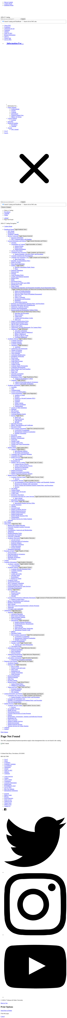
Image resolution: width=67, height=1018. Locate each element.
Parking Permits (19, 246)
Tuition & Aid (8, 801)
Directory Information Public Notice (25, 267)
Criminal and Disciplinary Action (24, 318)
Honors (13, 415)
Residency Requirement (17, 438)
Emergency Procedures (17, 495)
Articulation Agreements (14, 658)
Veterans (13, 446)
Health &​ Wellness (16, 543)
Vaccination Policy (16, 646)
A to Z (6, 131)
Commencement (15, 390)
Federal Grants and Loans (18, 668)
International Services (14, 712)
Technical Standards (16, 656)
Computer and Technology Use (19, 257)
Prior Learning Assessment (18, 428)
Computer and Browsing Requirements (22, 255)
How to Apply (15, 666)
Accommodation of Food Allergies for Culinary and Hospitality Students (35, 482)
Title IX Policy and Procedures (19, 324)
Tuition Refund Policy (17, 684)
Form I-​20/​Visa (19, 627)
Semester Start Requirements (19, 308)
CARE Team (14, 493)
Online (6, 215)
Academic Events (12, 580)
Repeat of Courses (16, 436)
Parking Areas (18, 247)
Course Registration (16, 393)
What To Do (18, 295)
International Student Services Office (25, 503)
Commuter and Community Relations (21, 454)
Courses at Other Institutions (19, 407)
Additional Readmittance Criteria (24, 378)
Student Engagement (17, 470)
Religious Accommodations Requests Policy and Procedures (27, 303)
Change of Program (16, 350)
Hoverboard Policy (16, 281)
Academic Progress (13, 663)
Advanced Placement (17, 614)
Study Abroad (18, 498)
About (6, 761)
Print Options (4, 732)
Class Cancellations (16, 351)
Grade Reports (15, 362)
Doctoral (17, 396)
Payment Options (12, 680)
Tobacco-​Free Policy (17, 326)
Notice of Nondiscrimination (22, 291)
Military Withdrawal (20, 334)
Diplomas (13, 409)
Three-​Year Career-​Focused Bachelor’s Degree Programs (23, 605)
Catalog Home (8, 3)
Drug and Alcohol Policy (18, 264)
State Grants (14, 669)
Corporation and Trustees (15, 535)
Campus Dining (15, 490)
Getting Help (18, 316)
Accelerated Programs (14, 581)
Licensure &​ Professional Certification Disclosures (21, 597)
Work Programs (15, 674)
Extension (17, 400)
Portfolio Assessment (20, 433)
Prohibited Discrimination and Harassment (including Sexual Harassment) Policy (33, 287)
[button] (33, 200)
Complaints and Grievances (18, 252)
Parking (10, 715)
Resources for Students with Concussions (26, 484)
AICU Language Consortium (16, 583)
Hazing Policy (15, 278)
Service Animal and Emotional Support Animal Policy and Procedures (34, 485)
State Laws (18, 319)
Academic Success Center (18, 477)
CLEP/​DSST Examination (22, 430)
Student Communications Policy (20, 321)
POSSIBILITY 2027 (10, 786)
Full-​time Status (15, 412)
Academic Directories (14, 538)
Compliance (7, 781)
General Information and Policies (17, 241)
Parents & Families (13, 123)
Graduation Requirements (18, 367)
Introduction (11, 232)
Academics (7, 27)
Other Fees (11, 679)
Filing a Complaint (20, 297)
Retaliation (18, 300)
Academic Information (14, 385)
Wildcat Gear (7, 804)
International (14, 113)
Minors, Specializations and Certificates (22, 425)
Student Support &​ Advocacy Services (21, 473)
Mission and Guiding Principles (16, 525)
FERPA (13, 265)
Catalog (6, 778)
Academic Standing (16, 343)
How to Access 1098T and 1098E (20, 283)
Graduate (13, 112)
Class (12, 388)
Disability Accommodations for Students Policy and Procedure (25, 700)
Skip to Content (8, 2)
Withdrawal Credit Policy (18, 685)
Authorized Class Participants (19, 348)
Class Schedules (15, 353)
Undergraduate (15, 109)
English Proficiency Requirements (24, 623)
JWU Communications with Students (21, 239)
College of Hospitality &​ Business (24, 383)
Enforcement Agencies (21, 302)
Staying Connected (13, 236)
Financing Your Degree (10, 661)
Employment (7, 784)
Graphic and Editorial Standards (20, 276)
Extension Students (16, 689)
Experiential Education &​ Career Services (22, 496)
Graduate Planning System (18, 414)
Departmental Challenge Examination (25, 431)
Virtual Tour (7, 38)
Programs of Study (9, 551)
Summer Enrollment (20, 404)
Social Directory (8, 798)
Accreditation (8, 765)
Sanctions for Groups (20, 469)
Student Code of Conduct (18, 462)
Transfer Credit (15, 441)
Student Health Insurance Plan (19, 515)
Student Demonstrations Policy (19, 322)
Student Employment (17, 514)
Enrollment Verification (17, 356)
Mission (6, 796)
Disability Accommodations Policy (20, 260)
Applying (10, 612)
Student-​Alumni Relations (18, 512)
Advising (13, 242)
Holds (12, 280)
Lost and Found (15, 508)
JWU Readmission (16, 619)
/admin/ (6, 218)
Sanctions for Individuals (21, 467)
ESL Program (15, 411)
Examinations (18, 625)
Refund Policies (12, 682)
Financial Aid (15, 272)
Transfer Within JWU (17, 442)
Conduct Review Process (22, 464)
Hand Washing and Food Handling (20, 369)
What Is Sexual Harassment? (22, 292)
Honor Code (14, 370)
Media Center (8, 795)
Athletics (6, 32)
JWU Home (11, 231)
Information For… (15, 43)
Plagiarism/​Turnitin (16, 375)
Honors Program (19, 419)
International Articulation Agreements (21, 659)
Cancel (3, 1016)
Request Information (9, 35)
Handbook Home (9, 229)
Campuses (7, 30)
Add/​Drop (17, 347)
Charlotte (13, 126)
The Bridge (14, 488)
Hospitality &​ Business (17, 544)
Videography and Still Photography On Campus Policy (26, 327)
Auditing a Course (20, 395)
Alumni (10, 128)
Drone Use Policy (16, 262)
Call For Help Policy (17, 251)
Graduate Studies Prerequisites (19, 366)
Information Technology (18, 499)
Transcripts (14, 439)
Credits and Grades (16, 574)
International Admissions (11, 790)
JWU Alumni (14, 129)
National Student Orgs (17, 115)
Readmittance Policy (17, 377)
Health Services (15, 457)
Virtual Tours (7, 803)
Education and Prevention (22, 313)
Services (17, 479)
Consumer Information (10, 782)
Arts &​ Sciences (15, 540)
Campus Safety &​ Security (18, 491)
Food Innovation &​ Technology (20, 541)
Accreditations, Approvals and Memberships (20, 530)
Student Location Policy (17, 599)
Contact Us (7, 806)
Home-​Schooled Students (18, 617)
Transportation (15, 517)
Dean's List (18, 417)
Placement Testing (16, 427)
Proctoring (14, 435)
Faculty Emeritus (16, 547)
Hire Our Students (9, 789)
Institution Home (8, 5)
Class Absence (19, 459)
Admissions (7, 610)
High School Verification (18, 615)
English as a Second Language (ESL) (25, 398)
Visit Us (6, 36)
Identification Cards (16, 284)
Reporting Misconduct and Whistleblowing (23, 305)
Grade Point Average (17, 361)
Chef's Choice (8, 779)
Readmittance (15, 577)
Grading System (15, 364)
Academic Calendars (13, 564)
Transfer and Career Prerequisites (20, 444)
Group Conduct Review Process (23, 465)
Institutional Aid (15, 671)
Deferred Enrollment (17, 649)
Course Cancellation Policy (18, 391)
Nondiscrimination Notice (15, 533)
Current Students (12, 118)
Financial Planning (13, 677)
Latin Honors (18, 420)
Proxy (16, 269)
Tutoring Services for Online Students (21, 519)
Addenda (10, 520)
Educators (10, 121)
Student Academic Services (18, 509)
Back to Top (4, 1003)
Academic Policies (13, 338)
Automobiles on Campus (18, 244)
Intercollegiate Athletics (21, 451)
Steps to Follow (19, 315)
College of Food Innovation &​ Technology (26, 382)
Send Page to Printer (6, 1010)
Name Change (15, 286)
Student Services (12, 475)
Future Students (12, 107)
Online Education (16, 546)
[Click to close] (37, 104)
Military (13, 631)
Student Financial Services (18, 511)
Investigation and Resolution (22, 299)
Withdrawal (14, 329)
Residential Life (15, 461)
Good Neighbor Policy (17, 275)
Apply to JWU (8, 33)
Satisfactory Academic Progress (20, 306)
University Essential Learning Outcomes (19, 527)
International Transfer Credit (22, 630)
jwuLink (13, 120)
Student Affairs (12, 447)
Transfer (13, 110)
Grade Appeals (15, 359)
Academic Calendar (13, 234)
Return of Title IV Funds (21, 335)
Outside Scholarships (17, 672)
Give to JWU (8, 39)
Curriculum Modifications (18, 355)
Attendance (14, 345)
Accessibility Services (17, 480)
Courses (6, 560)
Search (6, 133)
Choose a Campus (6, 207)
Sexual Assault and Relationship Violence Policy (24, 310)
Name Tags (14, 372)
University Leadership (14, 536)
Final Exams (14, 358)
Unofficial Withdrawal (21, 337)
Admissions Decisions (14, 648)
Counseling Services (16, 456)
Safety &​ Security (12, 719)
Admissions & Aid (9, 28)
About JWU (7, 25)
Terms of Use (8, 800)
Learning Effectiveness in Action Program (19, 713)
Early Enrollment (16, 651)
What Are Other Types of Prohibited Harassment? (28, 294)
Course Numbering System (15, 585)
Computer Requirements (18, 641)
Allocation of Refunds (21, 331)
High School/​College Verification (24, 628)
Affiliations (11, 531)
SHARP (17, 422)
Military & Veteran (16, 117)
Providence (14, 124)
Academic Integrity (16, 342)
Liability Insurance (16, 504)
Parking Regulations (20, 249)
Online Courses (19, 403)
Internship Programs (16, 423)
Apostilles (14, 387)
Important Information (17, 237)
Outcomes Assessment (17, 373)
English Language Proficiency (23, 622)
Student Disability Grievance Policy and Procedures (29, 254)
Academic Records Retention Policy (21, 569)
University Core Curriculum (15, 609)
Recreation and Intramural (22, 452)
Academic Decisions (17, 340)
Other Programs (12, 559)
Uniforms (13, 380)
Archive (6, 729)
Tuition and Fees (12, 687)
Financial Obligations (17, 270)
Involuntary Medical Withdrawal (24, 332)
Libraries (13, 506)
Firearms (13, 273)
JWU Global (14, 501)
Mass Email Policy (20, 259)
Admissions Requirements (15, 654)
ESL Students (15, 692)
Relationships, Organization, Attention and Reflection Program (25, 716)
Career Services (8, 776)
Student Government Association (20, 472)
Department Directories (14, 549)
